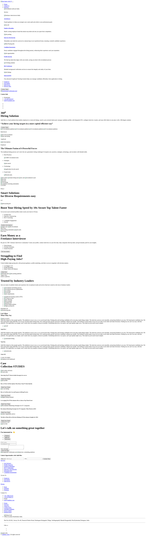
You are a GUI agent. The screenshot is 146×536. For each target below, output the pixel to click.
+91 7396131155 (8, 495)
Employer (6, 81)
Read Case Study (5, 378)
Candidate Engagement (10, 472)
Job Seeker (7, 83)
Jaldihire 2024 (6, 534)
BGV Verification (9, 468)
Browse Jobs (7, 86)
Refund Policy (8, 512)
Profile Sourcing (8, 465)
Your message (4, 449)
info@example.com (9, 100)
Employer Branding (9, 466)
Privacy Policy (8, 510)
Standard (6, 488)
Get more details (5, 251)
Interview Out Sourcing (10, 469)
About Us (6, 5)
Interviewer (7, 85)
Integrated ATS (8, 471)
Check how (4, 272)
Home (5, 4)
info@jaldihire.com (9, 500)
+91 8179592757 (8, 497)
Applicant (7, 437)
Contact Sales (4, 89)
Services (6, 7)
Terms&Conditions (9, 509)
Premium (6, 490)
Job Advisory (7, 463)
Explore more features (6, 225)
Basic (5, 487)
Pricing (2, 484)
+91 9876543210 (8, 99)
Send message (5, 450)
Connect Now (47, 459)
